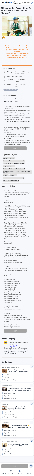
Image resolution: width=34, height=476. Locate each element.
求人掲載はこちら (26, 2)
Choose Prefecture (17, 2)
